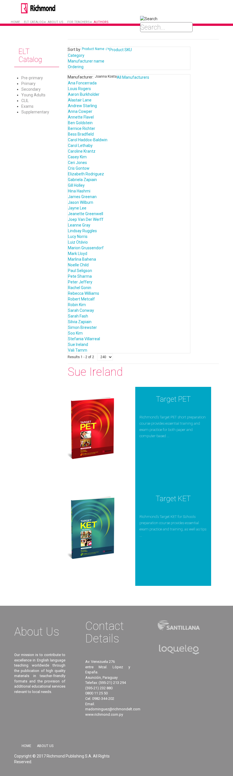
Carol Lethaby (80, 145)
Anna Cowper (80, 111)
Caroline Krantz (81, 151)
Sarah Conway (81, 310)
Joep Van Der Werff (85, 219)
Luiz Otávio (78, 242)
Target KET (173, 498)
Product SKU (120, 49)
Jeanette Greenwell (85, 213)
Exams (27, 106)
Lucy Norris (78, 236)
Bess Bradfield (81, 134)
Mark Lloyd (77, 253)
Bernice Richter (81, 128)
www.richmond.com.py (104, 714)
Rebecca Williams (83, 293)
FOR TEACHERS (78, 22)
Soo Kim (75, 333)
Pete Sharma (80, 276)
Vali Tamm (77, 350)
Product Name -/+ (95, 49)
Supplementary (35, 112)
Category (76, 55)
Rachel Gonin (79, 287)
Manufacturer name (86, 61)
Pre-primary (32, 78)
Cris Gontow (79, 168)
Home (15, 22)
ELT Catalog (34, 22)
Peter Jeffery (80, 282)
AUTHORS (101, 22)
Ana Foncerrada (82, 83)
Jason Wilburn (80, 202)
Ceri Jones (77, 162)
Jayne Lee (77, 208)
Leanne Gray (79, 225)
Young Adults (33, 95)
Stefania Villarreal (84, 339)
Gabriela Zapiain (82, 179)
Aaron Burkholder (83, 94)
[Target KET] (92, 527)
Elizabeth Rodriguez (86, 174)
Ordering (76, 67)
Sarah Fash (78, 316)
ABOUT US (55, 22)
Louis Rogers (79, 88)
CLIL (25, 100)
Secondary (31, 89)
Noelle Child (78, 265)
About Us (45, 746)
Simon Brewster (82, 327)
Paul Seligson (80, 270)
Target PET (173, 399)
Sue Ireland (78, 344)
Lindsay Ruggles (82, 231)
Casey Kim (77, 157)
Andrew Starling (82, 105)
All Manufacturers (133, 77)
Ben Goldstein (80, 123)
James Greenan (82, 196)
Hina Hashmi (79, 191)
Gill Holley (76, 185)
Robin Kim (77, 304)
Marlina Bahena (82, 259)
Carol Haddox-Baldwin (87, 140)
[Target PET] (92, 428)
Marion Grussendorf (86, 248)
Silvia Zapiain (79, 321)
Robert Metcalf (81, 299)
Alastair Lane (79, 100)
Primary (28, 83)
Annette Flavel (81, 117)
